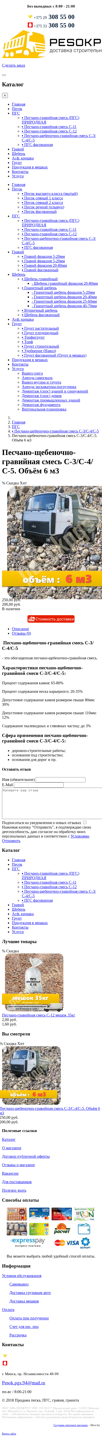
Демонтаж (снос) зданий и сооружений (55, 391)
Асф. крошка (23, 158)
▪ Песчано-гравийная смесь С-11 (49, 127)
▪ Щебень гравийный (40, 279)
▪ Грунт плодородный (40, 333)
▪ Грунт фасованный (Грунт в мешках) (54, 355)
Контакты (20, 171)
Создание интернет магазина (70, 1425)
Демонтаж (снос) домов (42, 396)
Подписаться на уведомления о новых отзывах (42, 823)
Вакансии (10, 1173)
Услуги (18, 176)
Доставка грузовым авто (30, 1293)
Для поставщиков (17, 1182)
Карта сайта (9, 1433)
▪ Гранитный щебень (39, 288)
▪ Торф (27, 342)
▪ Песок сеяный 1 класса (42, 198)
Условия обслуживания (21, 1276)
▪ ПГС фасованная (37, 145)
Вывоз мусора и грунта (41, 382)
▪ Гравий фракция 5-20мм (43, 261)
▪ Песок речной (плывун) (43, 207)
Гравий (18, 149)
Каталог (9, 1139)
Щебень (18, 153)
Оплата (8, 1309)
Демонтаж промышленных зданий (51, 400)
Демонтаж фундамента (41, 405)
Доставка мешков (24, 1301)
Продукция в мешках (30, 167)
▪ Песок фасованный (39, 211)
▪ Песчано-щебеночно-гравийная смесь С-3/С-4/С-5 (55, 431)
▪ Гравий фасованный (40, 270)
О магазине (11, 1148)
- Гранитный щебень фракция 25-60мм (64, 301)
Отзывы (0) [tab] (21, 633)
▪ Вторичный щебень (39, 310)
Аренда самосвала (37, 378)
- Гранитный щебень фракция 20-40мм (64, 297)
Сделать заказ (13, 65)
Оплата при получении (29, 1318)
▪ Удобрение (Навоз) (39, 351)
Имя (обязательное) (18, 779)
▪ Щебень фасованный (41, 315)
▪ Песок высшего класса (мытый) (50, 193)
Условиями (80, 836)
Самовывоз (18, 1284)
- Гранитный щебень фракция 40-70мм (64, 306)
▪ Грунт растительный (40, 328)
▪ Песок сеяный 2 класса (42, 202)
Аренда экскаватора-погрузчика (49, 387)
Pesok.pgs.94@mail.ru (23, 1382)
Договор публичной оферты (26, 1156)
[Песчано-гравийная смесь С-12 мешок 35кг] (33, 1011)
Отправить (11, 841)
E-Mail (7, 785)
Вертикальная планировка (44, 409)
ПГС (16, 113)
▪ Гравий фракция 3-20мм (43, 256)
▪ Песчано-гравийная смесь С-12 (49, 131)
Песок (17, 109)
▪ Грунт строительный (40, 346)
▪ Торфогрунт (33, 337)
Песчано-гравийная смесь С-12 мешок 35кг (38, 1015)
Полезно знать (14, 1190)
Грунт (17, 162)
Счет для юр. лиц (24, 1326)
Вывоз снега (32, 373)
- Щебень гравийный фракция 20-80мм (65, 283)
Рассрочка (17, 1335)
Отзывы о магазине (18, 1165)
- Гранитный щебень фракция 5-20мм (63, 292)
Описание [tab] (20, 629)
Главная (18, 104)
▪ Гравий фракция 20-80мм (44, 265)
